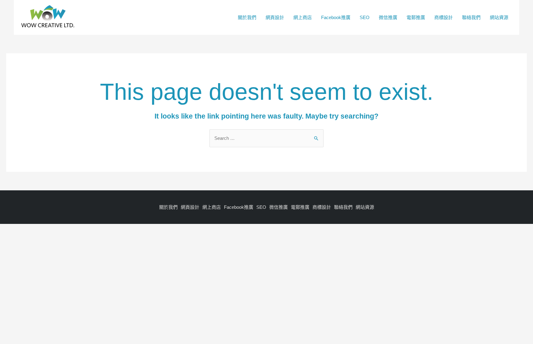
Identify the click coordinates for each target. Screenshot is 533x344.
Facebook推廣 (335, 17)
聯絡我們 (471, 17)
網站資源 (499, 17)
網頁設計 (275, 17)
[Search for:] (266, 138)
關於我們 (247, 17)
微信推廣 (388, 17)
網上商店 (302, 17)
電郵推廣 (416, 17)
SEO (365, 17)
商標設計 (443, 17)
